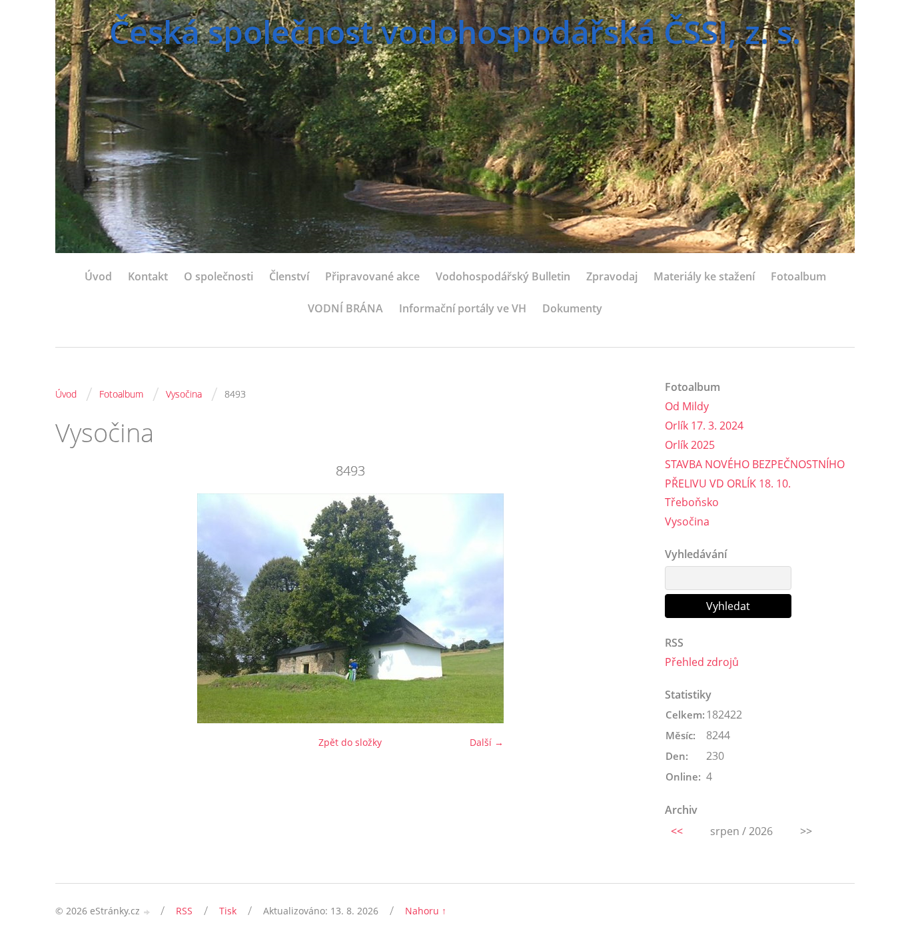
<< (677, 831)
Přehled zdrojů (702, 662)
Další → (487, 742)
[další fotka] (623, 608)
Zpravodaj (612, 276)
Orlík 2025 (690, 445)
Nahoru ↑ (425, 910)
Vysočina (184, 394)
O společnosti (218, 276)
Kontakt (148, 276)
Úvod (98, 276)
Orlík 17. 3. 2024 (704, 425)
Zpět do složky (350, 742)
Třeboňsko (692, 502)
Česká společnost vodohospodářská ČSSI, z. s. (455, 31)
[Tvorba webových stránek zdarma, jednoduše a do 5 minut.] (147, 912)
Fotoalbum (798, 276)
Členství (289, 276)
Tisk (227, 910)
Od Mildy (687, 406)
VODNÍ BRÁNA (345, 308)
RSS (184, 910)
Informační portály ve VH (462, 308)
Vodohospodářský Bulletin (503, 276)
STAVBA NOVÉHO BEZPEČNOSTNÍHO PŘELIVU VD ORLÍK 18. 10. (755, 474)
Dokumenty (572, 308)
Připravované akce (372, 276)
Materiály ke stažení (704, 276)
